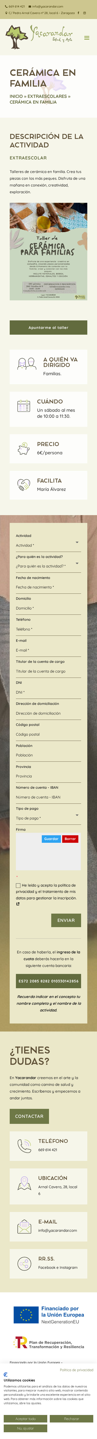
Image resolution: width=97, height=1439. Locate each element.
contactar (29, 1116)
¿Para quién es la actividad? (39, 556)
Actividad (23, 535)
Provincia (23, 766)
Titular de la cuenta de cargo (40, 661)
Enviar (66, 920)
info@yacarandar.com (57, 1230)
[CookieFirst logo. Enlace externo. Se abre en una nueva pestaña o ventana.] (5, 1374)
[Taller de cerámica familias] (48, 299)
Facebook (46, 1267)
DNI (19, 682)
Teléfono (23, 619)
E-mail (21, 640)
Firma (21, 829)
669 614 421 (47, 1149)
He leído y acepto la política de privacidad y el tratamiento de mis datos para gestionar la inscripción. (46, 891)
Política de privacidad (76, 1370)
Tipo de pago (27, 808)
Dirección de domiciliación (37, 703)
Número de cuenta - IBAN (37, 787)
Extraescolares (47, 96)
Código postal (28, 724)
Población (24, 745)
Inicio (16, 96)
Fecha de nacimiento (33, 577)
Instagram (69, 1267)
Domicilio (23, 598)
